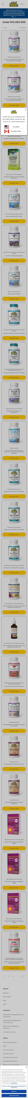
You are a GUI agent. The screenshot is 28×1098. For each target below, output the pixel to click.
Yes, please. (16, 127)
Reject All (14, 1091)
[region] (14, 1081)
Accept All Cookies (14, 1095)
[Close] (26, 1067)
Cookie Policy (14, 1083)
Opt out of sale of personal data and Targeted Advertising (14, 1087)
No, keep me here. (16, 131)
